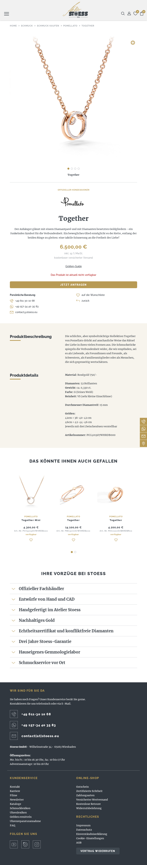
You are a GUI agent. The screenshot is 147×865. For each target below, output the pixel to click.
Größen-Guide (73, 266)
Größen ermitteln (21, 816)
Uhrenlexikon (18, 812)
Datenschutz (84, 829)
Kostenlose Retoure (88, 804)
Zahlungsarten (85, 795)
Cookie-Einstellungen (90, 838)
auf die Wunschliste (93, 295)
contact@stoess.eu (26, 312)
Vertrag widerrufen (97, 851)
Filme (13, 795)
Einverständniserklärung (91, 834)
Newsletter (17, 799)
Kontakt (15, 786)
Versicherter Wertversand (92, 799)
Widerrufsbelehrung (89, 808)
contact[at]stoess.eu (40, 736)
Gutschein (82, 786)
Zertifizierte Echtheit (89, 791)
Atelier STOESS (75, 10)
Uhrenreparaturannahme (25, 821)
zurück (85, 300)
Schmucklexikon (20, 808)
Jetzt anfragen (73, 284)
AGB (79, 842)
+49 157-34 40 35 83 (27, 306)
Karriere (15, 791)
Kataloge (15, 804)
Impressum (83, 825)
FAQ (12, 825)
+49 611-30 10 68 (25, 300)
